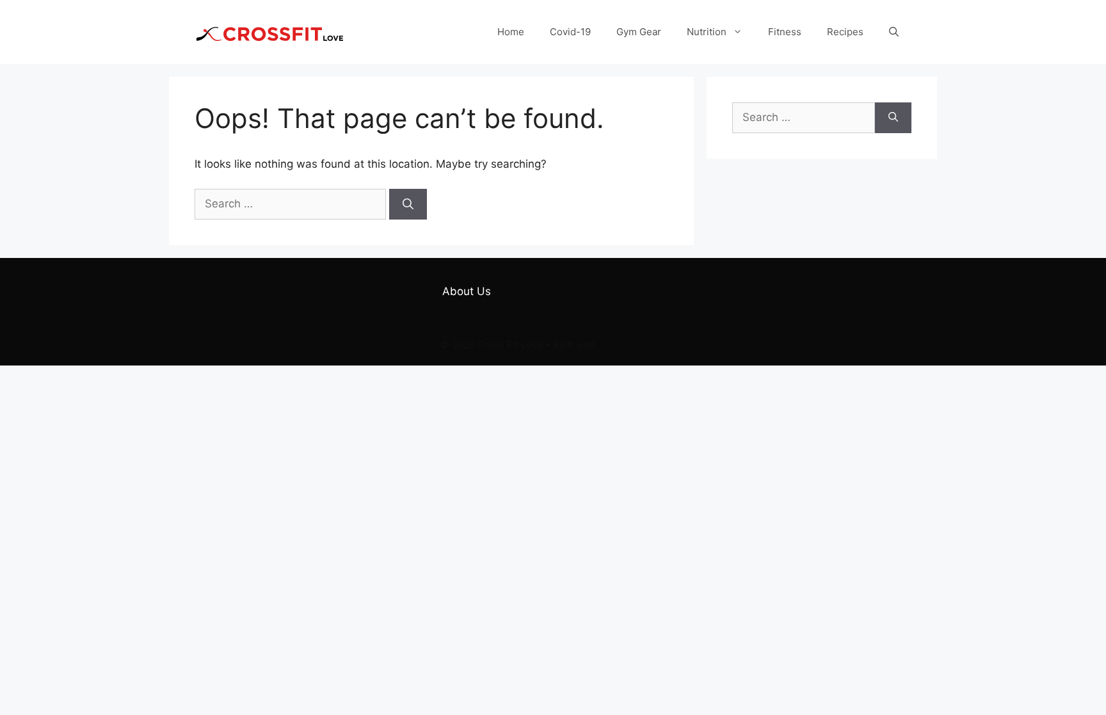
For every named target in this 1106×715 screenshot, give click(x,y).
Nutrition (706, 32)
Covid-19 (570, 32)
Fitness (784, 32)
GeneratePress (632, 345)
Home (510, 32)
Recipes (845, 32)
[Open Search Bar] (893, 32)
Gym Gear (638, 32)
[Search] (408, 204)
